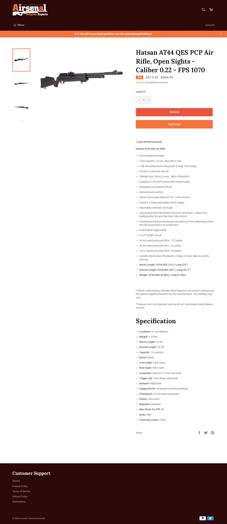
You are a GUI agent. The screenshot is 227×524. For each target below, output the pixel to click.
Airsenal (23, 518)
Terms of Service (21, 491)
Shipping (140, 82)
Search (16, 480)
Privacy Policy (20, 486)
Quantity (141, 92)
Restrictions (19, 501)
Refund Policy (19, 496)
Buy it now (174, 124)
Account (210, 25)
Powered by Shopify (36, 518)
